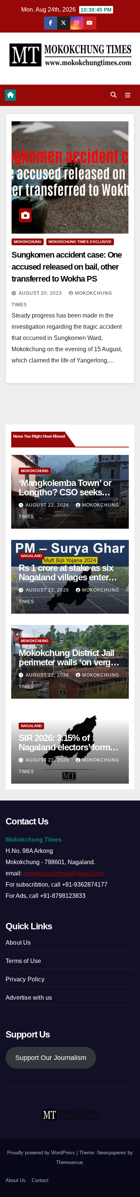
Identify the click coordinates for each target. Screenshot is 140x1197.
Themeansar (69, 1162)
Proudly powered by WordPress (42, 1152)
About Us (18, 942)
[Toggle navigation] (127, 95)
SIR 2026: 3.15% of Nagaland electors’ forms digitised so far (66, 747)
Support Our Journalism (50, 1057)
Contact (40, 1180)
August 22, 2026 (48, 505)
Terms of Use (23, 961)
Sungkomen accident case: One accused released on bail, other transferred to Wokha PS (67, 266)
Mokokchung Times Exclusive (80, 242)
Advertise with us (29, 997)
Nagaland (31, 556)
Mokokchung (27, 242)
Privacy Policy (25, 979)
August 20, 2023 (41, 293)
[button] (113, 95)
